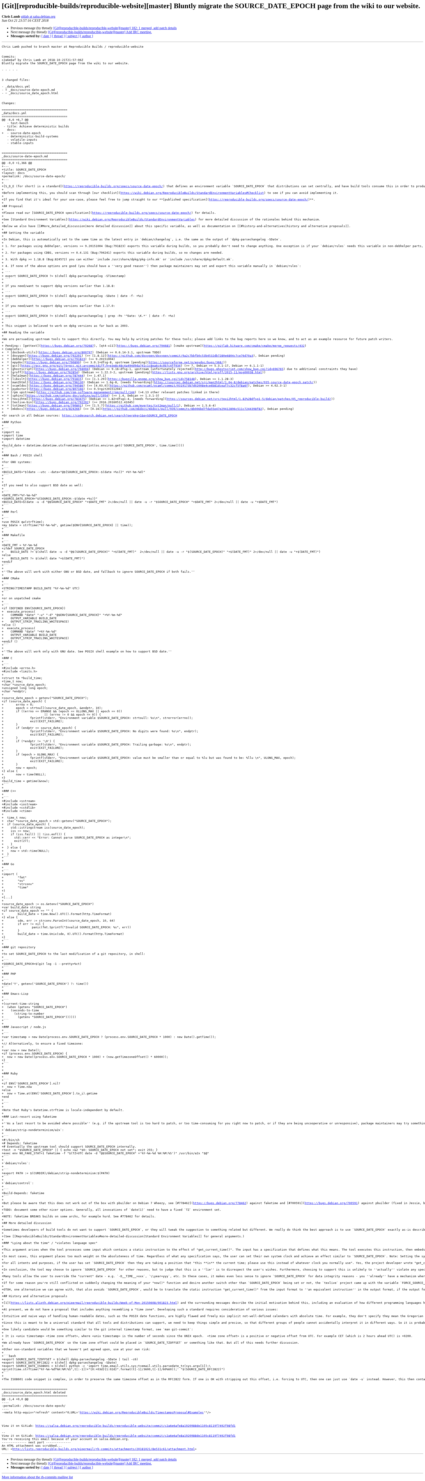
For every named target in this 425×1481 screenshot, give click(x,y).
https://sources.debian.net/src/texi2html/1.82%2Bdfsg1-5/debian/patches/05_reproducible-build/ (248, 399)
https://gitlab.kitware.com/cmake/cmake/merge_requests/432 (254, 345)
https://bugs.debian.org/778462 (219, 1203)
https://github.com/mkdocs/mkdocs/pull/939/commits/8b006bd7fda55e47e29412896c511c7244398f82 (182, 409)
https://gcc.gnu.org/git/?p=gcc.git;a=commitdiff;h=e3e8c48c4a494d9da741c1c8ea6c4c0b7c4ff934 (101, 365)
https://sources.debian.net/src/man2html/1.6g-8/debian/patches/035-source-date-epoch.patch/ (233, 382)
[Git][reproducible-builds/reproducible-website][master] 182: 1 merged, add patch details (115, 28)
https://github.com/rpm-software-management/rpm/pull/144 (86, 392)
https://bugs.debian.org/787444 (56, 375)
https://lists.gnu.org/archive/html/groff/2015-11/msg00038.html (207, 372)
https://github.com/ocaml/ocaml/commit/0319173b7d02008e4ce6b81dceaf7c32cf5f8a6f (179, 385)
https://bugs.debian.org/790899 (53, 362)
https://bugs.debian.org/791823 (58, 359)
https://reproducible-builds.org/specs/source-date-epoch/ (113, 186)
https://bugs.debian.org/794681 (143, 345)
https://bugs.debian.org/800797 (65, 352)
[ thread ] (58, 36)
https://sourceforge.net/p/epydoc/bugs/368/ (186, 362)
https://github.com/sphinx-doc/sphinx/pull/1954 (67, 395)
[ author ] (86, 36)
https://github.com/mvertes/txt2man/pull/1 (142, 405)
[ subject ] (72, 36)
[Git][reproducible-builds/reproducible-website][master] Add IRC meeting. (100, 32)
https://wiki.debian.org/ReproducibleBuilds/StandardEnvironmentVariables (132, 219)
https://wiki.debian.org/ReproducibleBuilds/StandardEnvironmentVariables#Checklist (192, 193)
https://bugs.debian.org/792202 (62, 402)
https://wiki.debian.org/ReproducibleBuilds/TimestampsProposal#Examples (142, 1412)
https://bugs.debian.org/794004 (62, 369)
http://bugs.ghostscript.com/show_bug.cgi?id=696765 (239, 369)
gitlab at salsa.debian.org (38, 16)
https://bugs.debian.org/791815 (54, 379)
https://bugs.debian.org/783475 (58, 399)
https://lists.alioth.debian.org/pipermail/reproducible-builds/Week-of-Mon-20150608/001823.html (94, 1302)
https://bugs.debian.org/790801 (54, 405)
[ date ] (46, 36)
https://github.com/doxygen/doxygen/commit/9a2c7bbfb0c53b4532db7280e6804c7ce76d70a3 (180, 355)
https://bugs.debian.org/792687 (67, 345)
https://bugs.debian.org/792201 (54, 355)
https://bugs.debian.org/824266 (53, 409)
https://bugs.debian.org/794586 (56, 385)
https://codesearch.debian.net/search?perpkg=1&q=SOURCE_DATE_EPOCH (119, 415)
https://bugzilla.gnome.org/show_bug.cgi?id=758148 (151, 379)
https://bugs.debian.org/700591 (331, 1203)
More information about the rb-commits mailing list (37, 1477)
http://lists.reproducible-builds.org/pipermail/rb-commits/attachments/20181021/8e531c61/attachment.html (103, 1449)
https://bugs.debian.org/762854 (51, 372)
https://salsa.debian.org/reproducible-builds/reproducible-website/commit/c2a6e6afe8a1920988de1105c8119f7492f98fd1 (135, 1425)
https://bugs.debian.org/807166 (56, 389)
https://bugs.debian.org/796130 (56, 382)
